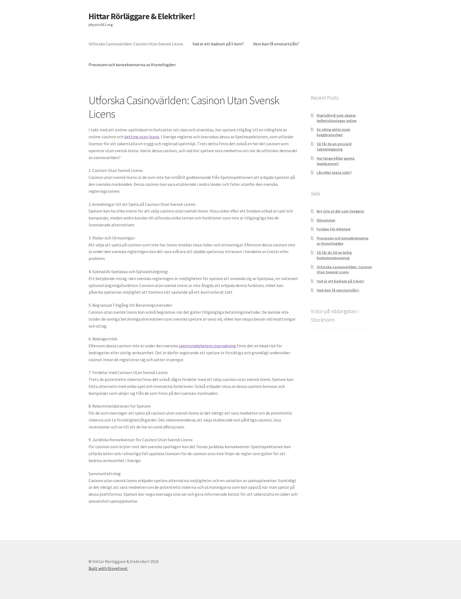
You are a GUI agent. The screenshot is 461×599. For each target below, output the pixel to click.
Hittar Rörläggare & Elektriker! (142, 16)
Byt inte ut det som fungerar (340, 211)
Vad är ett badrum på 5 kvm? (218, 43)
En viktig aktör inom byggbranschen (333, 132)
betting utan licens (141, 136)
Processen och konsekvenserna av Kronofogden (132, 64)
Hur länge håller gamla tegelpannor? (336, 161)
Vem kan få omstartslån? (276, 43)
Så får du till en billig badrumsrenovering (334, 255)
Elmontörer (326, 220)
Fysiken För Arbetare (334, 229)
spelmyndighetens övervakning (207, 345)
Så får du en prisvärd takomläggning (334, 146)
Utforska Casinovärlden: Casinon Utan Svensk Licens (136, 43)
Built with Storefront (108, 568)
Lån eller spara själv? (334, 172)
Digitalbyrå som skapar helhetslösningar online (336, 118)
